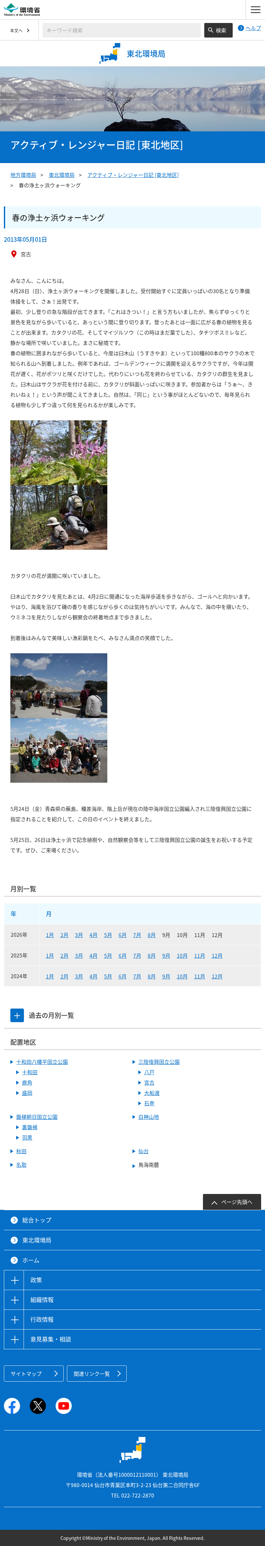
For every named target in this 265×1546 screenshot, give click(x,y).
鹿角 (27, 1082)
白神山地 (148, 1117)
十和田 (29, 1072)
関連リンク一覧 (92, 1373)
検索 (221, 30)
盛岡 (27, 1093)
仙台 (143, 1151)
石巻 (149, 1103)
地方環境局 (23, 175)
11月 (199, 955)
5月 (108, 935)
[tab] (17, 1015)
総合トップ (36, 1220)
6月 (123, 935)
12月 (217, 955)
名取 (21, 1164)
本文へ (16, 30)
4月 (94, 935)
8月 (152, 935)
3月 (79, 935)
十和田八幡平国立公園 (42, 1062)
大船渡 (152, 1093)
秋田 (21, 1151)
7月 (137, 935)
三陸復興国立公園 (159, 1062)
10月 (182, 955)
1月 (50, 935)
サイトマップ (26, 1373)
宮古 (149, 1082)
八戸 (149, 1072)
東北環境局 (62, 175)
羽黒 (27, 1137)
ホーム (30, 1260)
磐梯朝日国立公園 (37, 1117)
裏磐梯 (29, 1127)
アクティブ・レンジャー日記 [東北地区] (133, 175)
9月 (166, 955)
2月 (64, 935)
